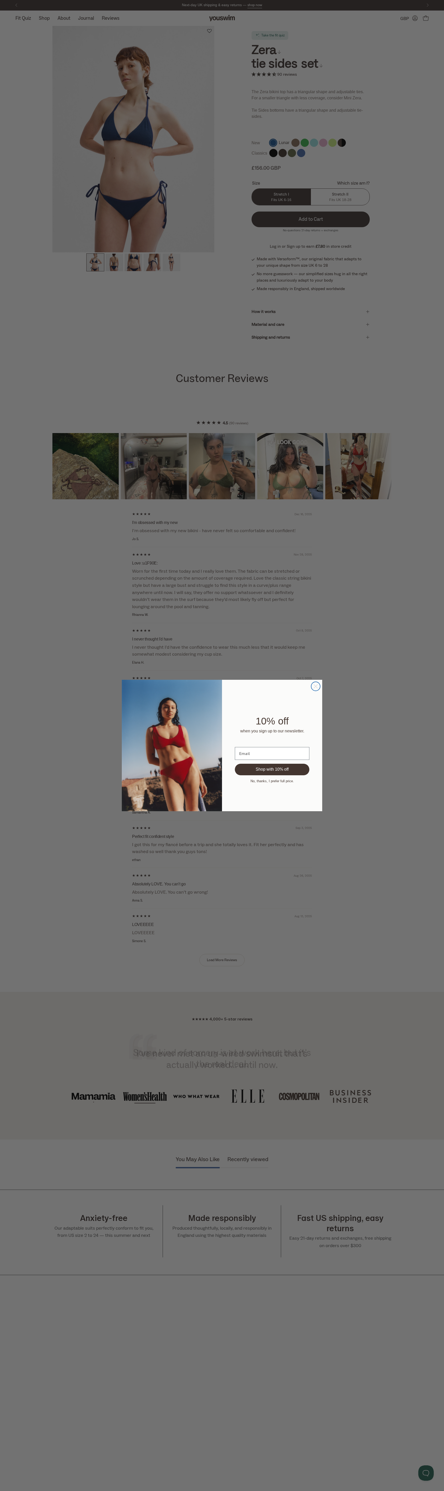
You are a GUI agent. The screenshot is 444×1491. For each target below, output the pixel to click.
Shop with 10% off (272, 769)
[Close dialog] (315, 686)
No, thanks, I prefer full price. (272, 781)
